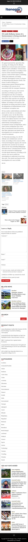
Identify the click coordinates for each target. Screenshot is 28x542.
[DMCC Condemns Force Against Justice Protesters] (6, 494)
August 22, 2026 (16, 498)
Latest (3, 410)
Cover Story (4, 374)
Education (4, 383)
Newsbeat (9, 31)
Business (3, 371)
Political (15, 31)
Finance (4, 31)
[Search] (26, 17)
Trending (3, 454)
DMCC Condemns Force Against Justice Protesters (19, 494)
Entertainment (5, 389)
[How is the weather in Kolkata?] (7, 176)
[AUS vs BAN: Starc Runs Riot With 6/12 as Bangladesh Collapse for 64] (6, 515)
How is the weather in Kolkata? (6, 180)
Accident (3, 363)
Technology (4, 448)
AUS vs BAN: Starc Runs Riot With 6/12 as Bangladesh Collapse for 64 (19, 516)
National (3, 421)
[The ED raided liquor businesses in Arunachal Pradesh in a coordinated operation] (7, 189)
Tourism (3, 451)
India (2, 398)
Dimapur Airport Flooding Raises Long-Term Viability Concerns (19, 295)
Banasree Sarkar (7, 38)
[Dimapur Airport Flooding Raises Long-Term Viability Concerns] (6, 294)
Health (3, 395)
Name (3, 254)
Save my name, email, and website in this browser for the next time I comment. (13, 271)
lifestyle (3, 413)
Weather (3, 457)
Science (3, 439)
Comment (4, 236)
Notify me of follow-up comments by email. (14, 274)
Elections (3, 386)
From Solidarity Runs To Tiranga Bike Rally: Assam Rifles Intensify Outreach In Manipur (19, 305)
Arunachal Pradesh (6, 366)
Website (3, 265)
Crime (3, 377)
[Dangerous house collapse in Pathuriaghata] (18, 176)
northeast (19, 301)
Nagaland (3, 418)
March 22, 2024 (15, 38)
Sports (3, 442)
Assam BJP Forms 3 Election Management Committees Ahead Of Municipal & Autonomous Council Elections (19, 528)
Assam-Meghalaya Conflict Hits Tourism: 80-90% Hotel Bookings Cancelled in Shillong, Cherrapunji (14, 330)
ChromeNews (10, 540)
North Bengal (4, 430)
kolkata (6, 204)
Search (4, 314)
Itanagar (3, 404)
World (3, 460)
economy (3, 380)
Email (3, 259)
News (2, 424)
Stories (3, 445)
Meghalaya (4, 416)
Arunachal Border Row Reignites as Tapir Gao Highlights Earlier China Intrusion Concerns (19, 485)
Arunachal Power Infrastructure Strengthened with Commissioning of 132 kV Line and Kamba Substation (13, 346)
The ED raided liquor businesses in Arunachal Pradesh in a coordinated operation (7, 194)
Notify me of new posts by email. (11, 277)
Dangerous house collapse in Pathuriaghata (18, 180)
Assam (3, 368)
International (4, 401)
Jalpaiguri (4, 407)
